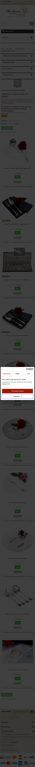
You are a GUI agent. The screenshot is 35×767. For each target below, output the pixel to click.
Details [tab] (18, 373)
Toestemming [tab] (6, 373)
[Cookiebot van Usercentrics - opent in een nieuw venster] (26, 369)
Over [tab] (28, 373)
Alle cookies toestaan (17, 391)
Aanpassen (16, 396)
